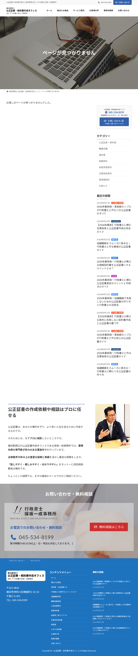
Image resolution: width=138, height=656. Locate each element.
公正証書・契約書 (107, 142)
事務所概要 (55, 639)
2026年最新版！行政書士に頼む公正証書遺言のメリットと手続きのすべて (114, 283)
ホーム (53, 578)
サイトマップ (35, 561)
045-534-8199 (106, 2)
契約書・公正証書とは (59, 587)
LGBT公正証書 (56, 629)
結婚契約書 (55, 611)
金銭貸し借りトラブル (59, 615)
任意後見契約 (105, 173)
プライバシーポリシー (17, 561)
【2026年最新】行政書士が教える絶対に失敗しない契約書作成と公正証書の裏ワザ (114, 320)
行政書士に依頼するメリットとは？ (64, 592)
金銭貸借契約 (105, 167)
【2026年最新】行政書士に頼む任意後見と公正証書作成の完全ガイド (114, 228)
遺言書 (102, 154)
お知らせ (103, 185)
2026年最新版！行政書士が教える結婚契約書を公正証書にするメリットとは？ (114, 265)
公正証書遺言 (56, 606)
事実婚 (53, 625)
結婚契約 (103, 161)
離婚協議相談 (56, 601)
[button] (109, 527)
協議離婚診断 (56, 597)
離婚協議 (103, 148)
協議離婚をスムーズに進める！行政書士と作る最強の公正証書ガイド (114, 246)
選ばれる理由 (56, 582)
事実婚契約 (104, 179)
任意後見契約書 (56, 620)
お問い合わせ (124, 2)
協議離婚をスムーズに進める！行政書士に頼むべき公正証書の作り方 (114, 371)
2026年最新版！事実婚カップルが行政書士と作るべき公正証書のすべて (114, 210)
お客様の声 (55, 634)
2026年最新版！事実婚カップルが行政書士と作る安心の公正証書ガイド (114, 338)
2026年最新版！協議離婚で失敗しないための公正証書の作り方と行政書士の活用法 (114, 301)
